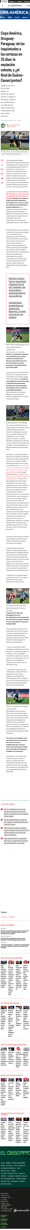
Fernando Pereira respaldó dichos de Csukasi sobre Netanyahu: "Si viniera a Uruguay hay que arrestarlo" (13, 939)
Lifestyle (22, 1173)
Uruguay (4, 1)
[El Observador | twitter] (18, 1154)
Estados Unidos (6, 1184)
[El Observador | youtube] (28, 1154)
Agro (18, 1168)
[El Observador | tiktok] (17, 1157)
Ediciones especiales (8, 1178)
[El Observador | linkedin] (21, 1157)
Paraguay (11, 917)
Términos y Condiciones (4, 1223)
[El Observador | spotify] (25, 1157)
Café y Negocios (19, 1165)
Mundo (13, 1171)
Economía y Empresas (8, 1168)
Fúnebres (10, 1176)
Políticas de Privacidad (4, 1219)
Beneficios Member (18, 1163)
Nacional (9, 1165)
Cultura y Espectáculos (9, 1173)
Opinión (3, 1176)
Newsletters (5, 1181)
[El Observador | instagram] (25, 1154)
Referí (3, 1165)
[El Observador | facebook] (22, 1154)
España (22, 1181)
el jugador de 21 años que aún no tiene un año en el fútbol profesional (17, 476)
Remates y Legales (21, 1176)
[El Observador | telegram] (28, 1157)
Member (8, 1163)
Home (3, 1163)
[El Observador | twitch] (28, 1160)
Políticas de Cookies (4, 1215)
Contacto (3, 1227)
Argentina (15, 1181)
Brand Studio (5, 1171)
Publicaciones (21, 1178)
